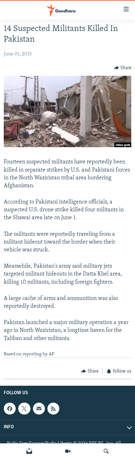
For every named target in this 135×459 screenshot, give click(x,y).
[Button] (123, 68)
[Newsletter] (29, 451)
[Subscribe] (39, 409)
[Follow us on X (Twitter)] (24, 409)
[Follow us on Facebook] (10, 409)
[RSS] (53, 409)
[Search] (106, 451)
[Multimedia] (67, 451)
